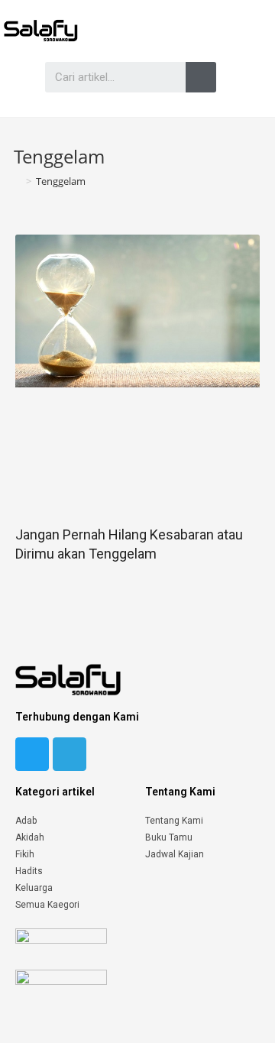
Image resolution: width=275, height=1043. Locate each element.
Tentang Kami (174, 820)
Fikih (24, 854)
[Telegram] (69, 754)
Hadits (29, 871)
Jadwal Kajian (174, 854)
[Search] (201, 77)
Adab (26, 820)
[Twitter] (32, 754)
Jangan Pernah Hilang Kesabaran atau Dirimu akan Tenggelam (129, 544)
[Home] (17, 181)
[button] (14, 76)
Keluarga (34, 888)
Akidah (29, 837)
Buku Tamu (168, 837)
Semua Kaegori (47, 904)
